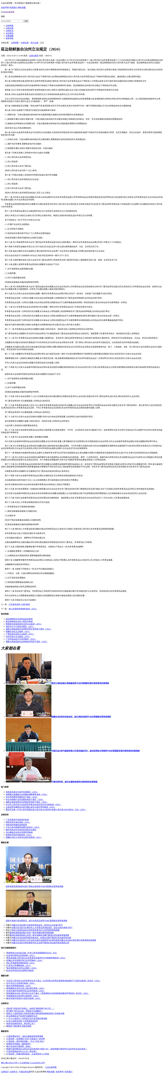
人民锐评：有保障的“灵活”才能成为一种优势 (26, 1039)
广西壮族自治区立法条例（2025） (20, 634)
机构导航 (9, 38)
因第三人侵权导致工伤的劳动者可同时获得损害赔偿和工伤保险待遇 (35, 1013)
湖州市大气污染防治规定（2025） (20, 626)
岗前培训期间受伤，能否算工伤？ (21, 1024)
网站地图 (22, 7)
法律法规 (9, 28)
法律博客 (9, 26)
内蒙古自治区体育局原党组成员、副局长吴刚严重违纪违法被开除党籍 (41, 938)
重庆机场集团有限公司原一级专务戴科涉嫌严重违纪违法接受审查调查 (39, 935)
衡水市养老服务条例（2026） (19, 986)
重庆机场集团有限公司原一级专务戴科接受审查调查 (32, 933)
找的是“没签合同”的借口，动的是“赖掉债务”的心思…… (30, 1008)
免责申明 (60, 1072)
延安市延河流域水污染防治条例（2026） (24, 998)
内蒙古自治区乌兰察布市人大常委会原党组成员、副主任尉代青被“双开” (42, 928)
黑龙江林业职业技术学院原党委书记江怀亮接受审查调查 (36, 930)
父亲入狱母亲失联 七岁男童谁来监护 (22, 1021)
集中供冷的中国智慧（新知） (19, 1046)
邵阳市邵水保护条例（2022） (18, 822)
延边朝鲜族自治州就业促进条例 (19, 619)
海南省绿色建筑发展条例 (16, 825)
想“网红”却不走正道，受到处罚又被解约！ (25, 1011)
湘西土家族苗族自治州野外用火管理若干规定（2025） (29, 629)
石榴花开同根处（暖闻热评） (19, 1044)
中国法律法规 (24, 1072)
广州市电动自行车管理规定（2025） (21, 639)
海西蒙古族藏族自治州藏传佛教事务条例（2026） (27, 794)
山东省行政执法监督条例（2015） (21, 955)
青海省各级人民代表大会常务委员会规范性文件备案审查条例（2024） (36, 958)
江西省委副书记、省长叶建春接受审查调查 (25, 1036)
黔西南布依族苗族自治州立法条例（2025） (24, 624)
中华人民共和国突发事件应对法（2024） (23, 827)
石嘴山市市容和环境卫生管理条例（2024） (25, 960)
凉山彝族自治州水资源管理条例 (19, 832)
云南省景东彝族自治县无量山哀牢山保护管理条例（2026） (31, 807)
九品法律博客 (51, 1067)
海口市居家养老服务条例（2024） (23, 609)
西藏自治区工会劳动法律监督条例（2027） (24, 837)
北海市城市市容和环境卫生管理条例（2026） (26, 991)
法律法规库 (34, 56)
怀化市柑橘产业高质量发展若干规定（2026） (25, 799)
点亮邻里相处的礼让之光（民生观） (22, 1051)
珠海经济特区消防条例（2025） (19, 835)
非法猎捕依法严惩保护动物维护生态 (22, 1016)
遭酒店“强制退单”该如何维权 (19, 1026)
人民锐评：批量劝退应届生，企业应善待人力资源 (28, 1054)
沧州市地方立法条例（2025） (18, 637)
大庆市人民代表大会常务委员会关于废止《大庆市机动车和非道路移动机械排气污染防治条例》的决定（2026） (54, 981)
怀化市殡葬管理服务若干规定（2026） (22, 797)
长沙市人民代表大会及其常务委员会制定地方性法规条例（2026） (33, 805)
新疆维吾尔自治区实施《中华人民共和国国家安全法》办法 (32, 953)
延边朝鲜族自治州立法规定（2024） (22, 968)
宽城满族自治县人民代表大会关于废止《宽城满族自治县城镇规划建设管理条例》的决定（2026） (48, 993)
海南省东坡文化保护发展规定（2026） (22, 792)
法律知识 (5, 1072)
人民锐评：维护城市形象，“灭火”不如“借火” (26, 1041)
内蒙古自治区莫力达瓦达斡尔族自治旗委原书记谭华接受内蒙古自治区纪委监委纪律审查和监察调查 (54, 940)
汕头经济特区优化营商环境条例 (20, 970)
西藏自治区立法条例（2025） (18, 631)
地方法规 (34, 43)
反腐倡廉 (9, 36)
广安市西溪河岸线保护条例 (17, 820)
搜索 (26, 21)
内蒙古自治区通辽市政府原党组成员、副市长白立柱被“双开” (37, 925)
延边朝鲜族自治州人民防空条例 (19, 621)
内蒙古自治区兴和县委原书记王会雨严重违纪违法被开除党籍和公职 (40, 943)
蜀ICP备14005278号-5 (10, 1063)
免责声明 (5, 7)
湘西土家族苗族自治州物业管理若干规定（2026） (27, 642)
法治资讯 (9, 33)
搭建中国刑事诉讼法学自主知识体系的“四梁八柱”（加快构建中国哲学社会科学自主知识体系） (47, 1049)
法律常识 (9, 31)
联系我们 (13, 7)
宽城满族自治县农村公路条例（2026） (23, 996)
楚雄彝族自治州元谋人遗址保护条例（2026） (26, 988)
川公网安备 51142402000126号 (32, 1063)
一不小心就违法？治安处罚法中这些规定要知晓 (27, 1018)
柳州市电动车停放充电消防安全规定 (21, 830)
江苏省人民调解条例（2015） (19, 965)
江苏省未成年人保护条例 (19, 604)
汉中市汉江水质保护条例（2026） (21, 983)
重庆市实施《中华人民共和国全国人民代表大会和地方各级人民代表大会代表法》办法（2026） (46, 810)
